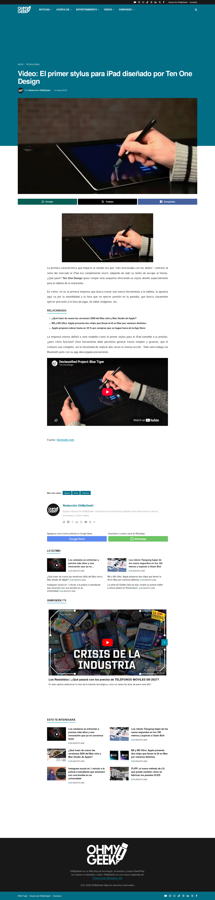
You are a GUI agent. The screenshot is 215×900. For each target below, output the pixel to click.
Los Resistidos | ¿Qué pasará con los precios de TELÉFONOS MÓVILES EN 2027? (104, 679)
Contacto (193, 2)
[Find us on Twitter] (160, 2)
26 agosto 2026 (77, 570)
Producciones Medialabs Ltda (107, 878)
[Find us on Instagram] (139, 2)
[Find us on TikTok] (147, 2)
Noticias (44, 9)
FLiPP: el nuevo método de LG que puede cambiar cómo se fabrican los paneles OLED (148, 772)
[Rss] (90, 522)
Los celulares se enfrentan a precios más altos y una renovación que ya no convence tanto (83, 563)
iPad (76, 493)
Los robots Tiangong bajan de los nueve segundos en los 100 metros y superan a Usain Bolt (145, 563)
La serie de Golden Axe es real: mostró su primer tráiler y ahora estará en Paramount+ (135, 586)
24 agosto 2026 (68, 591)
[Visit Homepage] (24, 9)
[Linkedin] (77, 522)
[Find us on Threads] (151, 2)
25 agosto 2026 (137, 570)
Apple (67, 493)
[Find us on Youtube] (135, 2)
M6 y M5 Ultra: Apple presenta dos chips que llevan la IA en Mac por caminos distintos (99, 323)
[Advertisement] (107, 39)
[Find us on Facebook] (163, 2)
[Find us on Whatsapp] (143, 2)
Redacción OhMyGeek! (39, 90)
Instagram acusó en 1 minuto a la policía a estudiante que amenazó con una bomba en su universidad (73, 587)
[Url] (64, 522)
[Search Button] (196, 9)
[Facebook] (68, 522)
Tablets (85, 493)
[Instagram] (81, 522)
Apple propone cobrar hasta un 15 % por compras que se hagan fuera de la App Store (98, 328)
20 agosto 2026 (147, 588)
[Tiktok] (94, 522)
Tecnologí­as (33, 64)
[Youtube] (86, 522)
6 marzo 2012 (61, 90)
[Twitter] (73, 522)
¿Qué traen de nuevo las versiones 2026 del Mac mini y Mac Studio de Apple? (94, 318)
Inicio (21, 64)
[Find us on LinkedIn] (155, 2)
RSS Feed (22, 895)
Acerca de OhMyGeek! (178, 2)
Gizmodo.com (65, 439)
